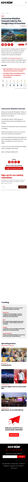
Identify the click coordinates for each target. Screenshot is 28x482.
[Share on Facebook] (2, 44)
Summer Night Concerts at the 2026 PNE (13, 387)
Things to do (6, 312)
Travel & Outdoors (7, 333)
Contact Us (21, 463)
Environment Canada (14, 58)
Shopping (5, 327)
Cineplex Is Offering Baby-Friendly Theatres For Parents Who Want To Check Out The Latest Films (12, 315)
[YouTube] (14, 450)
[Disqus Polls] (14, 212)
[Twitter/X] (9, 450)
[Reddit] (18, 450)
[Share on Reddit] (5, 44)
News (7, 13)
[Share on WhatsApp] (9, 44)
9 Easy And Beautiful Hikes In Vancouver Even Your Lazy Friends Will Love (14, 335)
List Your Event (19, 466)
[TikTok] (16, 450)
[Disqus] (14, 244)
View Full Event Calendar (7, 345)
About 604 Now (6, 463)
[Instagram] (11, 450)
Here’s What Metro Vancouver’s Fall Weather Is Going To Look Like (13, 308)
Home (2, 13)
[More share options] (12, 44)
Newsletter (6, 466)
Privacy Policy (14, 463)
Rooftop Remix (6, 365)
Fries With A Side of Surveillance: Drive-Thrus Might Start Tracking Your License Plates (14, 75)
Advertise (12, 466)
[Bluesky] (21, 450)
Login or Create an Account (14, 168)
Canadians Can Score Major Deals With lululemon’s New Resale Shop (14, 329)
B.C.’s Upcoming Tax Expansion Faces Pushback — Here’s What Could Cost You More (13, 323)
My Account (14, 468)
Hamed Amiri (5, 26)
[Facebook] (7, 450)
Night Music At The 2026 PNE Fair (12, 410)
